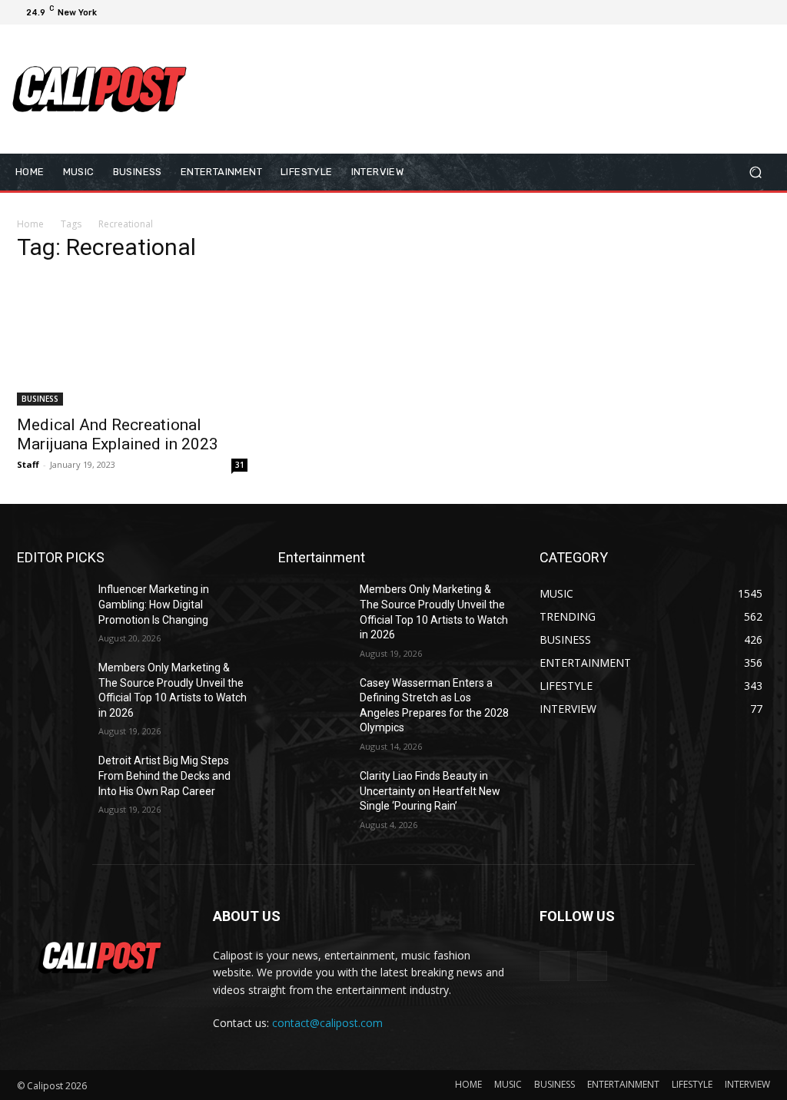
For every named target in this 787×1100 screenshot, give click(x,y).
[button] (755, 172)
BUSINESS (40, 398)
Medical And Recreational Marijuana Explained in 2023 (117, 434)
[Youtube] (764, 12)
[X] (727, 12)
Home (30, 223)
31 (239, 464)
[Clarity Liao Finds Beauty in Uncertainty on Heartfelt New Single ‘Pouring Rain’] (312, 793)
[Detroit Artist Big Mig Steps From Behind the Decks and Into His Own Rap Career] (51, 778)
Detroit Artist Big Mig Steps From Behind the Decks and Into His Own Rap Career (164, 775)
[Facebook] (690, 12)
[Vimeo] (745, 12)
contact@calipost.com (327, 1023)
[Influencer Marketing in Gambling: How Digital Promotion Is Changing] (51, 606)
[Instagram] (708, 12)
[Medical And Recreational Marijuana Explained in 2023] (132, 341)
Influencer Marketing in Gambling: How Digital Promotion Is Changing (153, 604)
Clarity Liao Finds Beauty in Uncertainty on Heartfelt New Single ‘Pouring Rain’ (430, 791)
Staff (28, 464)
